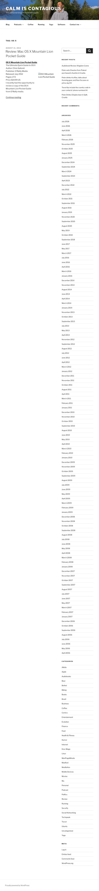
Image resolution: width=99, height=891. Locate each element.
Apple (64, 672)
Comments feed (68, 859)
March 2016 (66, 271)
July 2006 (65, 639)
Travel (64, 822)
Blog (8, 24)
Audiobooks (66, 676)
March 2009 (67, 503)
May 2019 (66, 230)
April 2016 (66, 267)
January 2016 (67, 276)
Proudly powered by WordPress (17, 885)
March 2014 (66, 303)
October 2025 (67, 149)
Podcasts (17, 24)
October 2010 (67, 421)
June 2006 (66, 644)
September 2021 (68, 203)
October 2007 (67, 580)
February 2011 (67, 403)
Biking (64, 690)
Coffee (30, 24)
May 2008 (66, 548)
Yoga (51, 24)
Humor (64, 740)
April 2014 (66, 299)
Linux (64, 753)
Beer (63, 681)
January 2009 (67, 512)
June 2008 (66, 544)
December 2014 (68, 280)
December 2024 (68, 162)
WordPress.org (67, 863)
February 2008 (67, 562)
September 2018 (68, 240)
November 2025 (68, 144)
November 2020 (68, 217)
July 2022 (65, 189)
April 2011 (65, 394)
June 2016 (66, 262)
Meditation (66, 767)
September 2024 (68, 167)
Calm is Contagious (33, 8)
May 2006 (66, 648)
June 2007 (66, 598)
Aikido (64, 667)
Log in (64, 850)
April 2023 (66, 180)
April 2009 (66, 498)
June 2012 (66, 358)
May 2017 (65, 249)
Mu (63, 781)
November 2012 (68, 339)
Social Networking (69, 813)
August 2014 (67, 289)
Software (61, 24)
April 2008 (66, 553)
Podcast (65, 790)
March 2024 (66, 171)
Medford (65, 763)
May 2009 (66, 494)
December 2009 (68, 462)
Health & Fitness (68, 735)
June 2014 (66, 294)
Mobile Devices (68, 772)
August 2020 (67, 226)
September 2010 (68, 426)
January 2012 (67, 371)
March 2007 (66, 607)
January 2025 (67, 158)
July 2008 (65, 539)
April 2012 (66, 362)
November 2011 (68, 380)
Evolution (65, 722)
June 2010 (66, 435)
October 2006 (67, 626)
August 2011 (66, 389)
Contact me (74, 24)
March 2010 (66, 449)
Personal (65, 785)
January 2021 (67, 212)
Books (64, 694)
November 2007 (68, 576)
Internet (65, 744)
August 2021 (67, 208)
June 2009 (66, 489)
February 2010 (67, 453)
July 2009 (65, 485)
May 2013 (66, 330)
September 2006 (68, 630)
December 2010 (68, 412)
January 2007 (67, 617)
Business (65, 704)
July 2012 (65, 353)
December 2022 (68, 185)
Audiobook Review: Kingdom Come (75, 66)
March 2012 (66, 367)
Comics (65, 713)
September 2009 (68, 476)
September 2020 (68, 221)
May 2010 (66, 439)
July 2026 (65, 121)
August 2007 (67, 589)
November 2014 (68, 285)
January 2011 (67, 408)
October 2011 (67, 385)
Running (41, 24)
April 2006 (66, 653)
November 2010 (68, 417)
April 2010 (66, 444)
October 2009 (67, 471)
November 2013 (68, 312)
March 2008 (67, 557)
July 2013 (65, 326)
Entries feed (66, 854)
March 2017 (66, 253)
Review (64, 799)
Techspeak (66, 817)
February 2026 (67, 140)
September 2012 (68, 344)
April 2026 (66, 130)
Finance (65, 726)
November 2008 (68, 521)
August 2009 (67, 480)
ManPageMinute (68, 758)
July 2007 (65, 594)
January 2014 (67, 308)
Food (63, 731)
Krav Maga (66, 749)
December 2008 (68, 517)
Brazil (64, 699)
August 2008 (67, 535)
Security (65, 808)
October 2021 (67, 199)
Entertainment (67, 717)
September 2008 (68, 530)
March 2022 (66, 194)
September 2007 (68, 585)
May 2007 (66, 603)
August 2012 (67, 349)
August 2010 (67, 430)
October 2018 (67, 235)
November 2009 (68, 467)
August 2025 (67, 153)
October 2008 (67, 526)
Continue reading (13, 97)
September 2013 (68, 321)
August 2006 (67, 635)
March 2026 (66, 135)
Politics (64, 794)
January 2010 (67, 457)
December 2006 (68, 621)
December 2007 (68, 571)
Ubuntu (64, 826)
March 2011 (66, 398)
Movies (64, 776)
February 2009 (67, 508)
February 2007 (67, 612)
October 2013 (67, 317)
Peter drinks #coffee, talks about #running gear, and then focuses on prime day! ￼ (75, 80)
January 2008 (67, 567)
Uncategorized (67, 831)
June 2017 (66, 244)
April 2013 (66, 335)
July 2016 (65, 258)
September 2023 (68, 176)
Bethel (64, 685)
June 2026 (66, 126)
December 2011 (68, 376)
